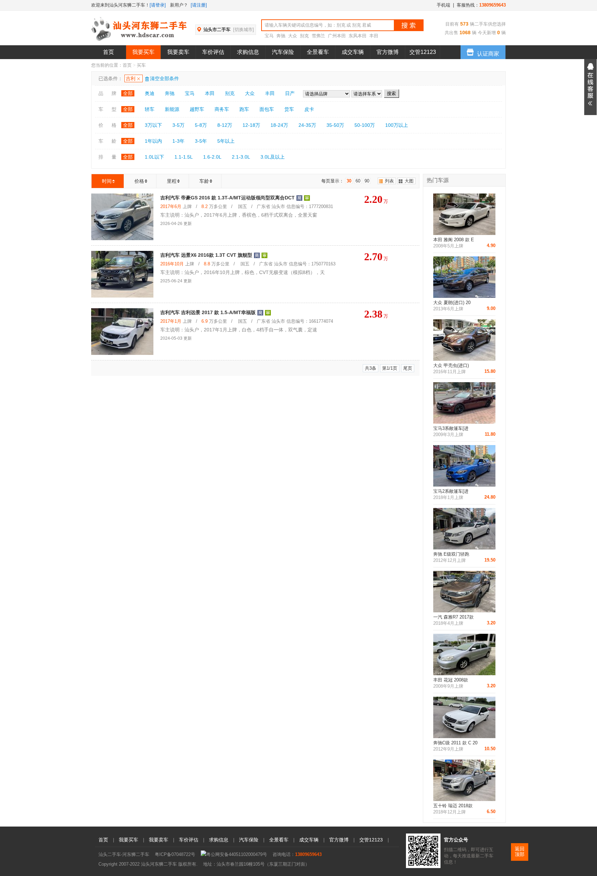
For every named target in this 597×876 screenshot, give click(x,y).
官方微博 (388, 52)
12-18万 (251, 125)
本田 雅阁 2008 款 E (453, 239)
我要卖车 (178, 52)
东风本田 (358, 35)
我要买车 (143, 52)
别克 (304, 35)
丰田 (373, 35)
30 (349, 180)
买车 (141, 65)
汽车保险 (283, 52)
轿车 (149, 109)
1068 (464, 32)
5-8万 (201, 125)
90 (366, 180)
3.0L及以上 (272, 157)
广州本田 (337, 35)
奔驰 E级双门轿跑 (451, 554)
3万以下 (153, 125)
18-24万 (279, 125)
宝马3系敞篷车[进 (450, 428)
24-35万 (307, 125)
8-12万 (224, 125)
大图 (409, 180)
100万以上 (396, 125)
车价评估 (213, 52)
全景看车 (318, 52)
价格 (139, 181)
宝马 (269, 35)
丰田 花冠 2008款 (450, 679)
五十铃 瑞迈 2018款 (453, 805)
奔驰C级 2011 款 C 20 (455, 742)
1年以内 (153, 141)
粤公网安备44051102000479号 (236, 854)
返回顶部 (519, 851)
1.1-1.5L (183, 157)
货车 (289, 109)
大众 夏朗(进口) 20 (452, 302)
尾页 (407, 368)
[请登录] (158, 5)
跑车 (244, 109)
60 (358, 180)
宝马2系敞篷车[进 (450, 491)
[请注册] (199, 5)
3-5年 (201, 141)
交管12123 (422, 52)
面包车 (266, 109)
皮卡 (309, 109)
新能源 (172, 109)
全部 (128, 93)
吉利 (130, 78)
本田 (210, 93)
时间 (107, 181)
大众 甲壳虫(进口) (451, 365)
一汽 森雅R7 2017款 (453, 617)
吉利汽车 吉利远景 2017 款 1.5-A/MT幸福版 (208, 312)
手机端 (443, 5)
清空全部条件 (164, 78)
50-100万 (364, 125)
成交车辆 (353, 52)
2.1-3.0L (241, 157)
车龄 (204, 181)
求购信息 (248, 52)
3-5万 (178, 125)
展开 (590, 87)
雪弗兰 (318, 35)
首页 (108, 52)
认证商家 (488, 54)
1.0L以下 (154, 157)
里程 (172, 181)
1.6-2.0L (212, 157)
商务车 (222, 109)
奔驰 (280, 35)
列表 (389, 180)
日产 (290, 93)
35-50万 (335, 125)
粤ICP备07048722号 (175, 854)
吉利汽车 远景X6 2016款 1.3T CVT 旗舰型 (206, 255)
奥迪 (149, 93)
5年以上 (226, 141)
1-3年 (178, 141)
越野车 (197, 109)
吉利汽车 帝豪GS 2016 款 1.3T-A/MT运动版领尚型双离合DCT (227, 197)
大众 (292, 35)
